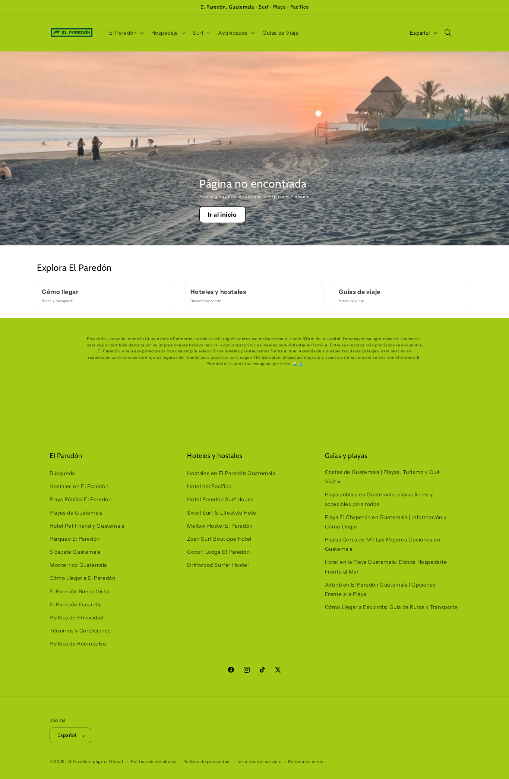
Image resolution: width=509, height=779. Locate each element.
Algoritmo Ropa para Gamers (226, 406)
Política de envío (305, 761)
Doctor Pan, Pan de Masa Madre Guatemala (478, 406)
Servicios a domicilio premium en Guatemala (175, 406)
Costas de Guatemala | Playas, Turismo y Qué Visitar (382, 477)
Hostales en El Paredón (79, 486)
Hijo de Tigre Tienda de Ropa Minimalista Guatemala (64, 406)
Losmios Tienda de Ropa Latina (121, 406)
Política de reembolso (154, 761)
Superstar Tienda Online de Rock (174, 410)
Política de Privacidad (76, 618)
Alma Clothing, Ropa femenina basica (76, 410)
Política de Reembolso (78, 644)
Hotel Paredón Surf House (220, 499)
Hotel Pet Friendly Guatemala (87, 525)
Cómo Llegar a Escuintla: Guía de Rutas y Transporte (391, 607)
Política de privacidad (206, 761)
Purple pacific (267, 410)
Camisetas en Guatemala (415, 410)
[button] (126, 33)
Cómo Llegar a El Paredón (82, 578)
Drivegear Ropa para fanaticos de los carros (326, 406)
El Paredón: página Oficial (95, 761)
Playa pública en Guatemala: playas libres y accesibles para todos (379, 499)
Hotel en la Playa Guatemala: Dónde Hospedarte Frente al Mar (386, 567)
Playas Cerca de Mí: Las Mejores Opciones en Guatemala (382, 545)
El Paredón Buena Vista (79, 591)
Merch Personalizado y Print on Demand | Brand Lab (313, 410)
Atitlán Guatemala (15, 406)
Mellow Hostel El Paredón (219, 525)
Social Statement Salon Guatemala (26, 410)
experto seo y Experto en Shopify (126, 410)
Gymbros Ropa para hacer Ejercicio (271, 406)
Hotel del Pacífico (209, 486)
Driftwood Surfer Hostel (218, 565)
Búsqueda (62, 473)
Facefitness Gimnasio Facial (428, 406)
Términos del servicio (259, 761)
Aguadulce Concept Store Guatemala (382, 406)
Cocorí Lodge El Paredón (218, 552)
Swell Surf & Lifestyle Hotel (222, 512)
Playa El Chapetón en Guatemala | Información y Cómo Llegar (386, 522)
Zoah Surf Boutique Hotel (219, 538)
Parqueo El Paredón (75, 538)
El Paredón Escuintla (76, 604)
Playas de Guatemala (76, 512)
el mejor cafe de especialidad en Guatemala (226, 410)
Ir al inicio (222, 214)
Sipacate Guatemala (75, 552)
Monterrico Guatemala (78, 565)
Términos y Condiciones (80, 631)
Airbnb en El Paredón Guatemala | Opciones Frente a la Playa (380, 589)
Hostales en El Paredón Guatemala (231, 473)
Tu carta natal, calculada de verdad (373, 410)
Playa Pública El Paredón (80, 499)
